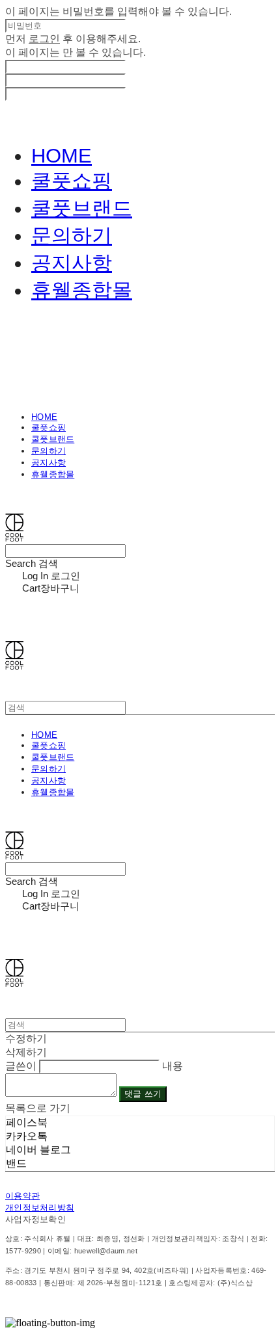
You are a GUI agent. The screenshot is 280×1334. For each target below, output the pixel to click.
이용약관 (22, 1196)
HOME (61, 155)
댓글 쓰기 (142, 1094)
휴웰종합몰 (81, 290)
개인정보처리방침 (39, 1207)
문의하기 (71, 235)
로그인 (44, 38)
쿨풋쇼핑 (71, 181)
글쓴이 (20, 1065)
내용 (172, 1065)
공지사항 (71, 263)
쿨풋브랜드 (81, 208)
